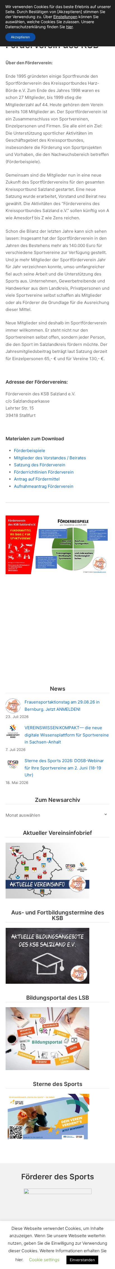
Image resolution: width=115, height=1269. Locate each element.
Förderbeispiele (29, 450)
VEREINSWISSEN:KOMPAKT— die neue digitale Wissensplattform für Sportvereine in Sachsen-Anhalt (67, 735)
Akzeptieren (20, 37)
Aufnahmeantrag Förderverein (43, 486)
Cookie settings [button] (44, 1259)
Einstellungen (65, 16)
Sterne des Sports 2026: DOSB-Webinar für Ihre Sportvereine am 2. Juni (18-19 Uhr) (64, 768)
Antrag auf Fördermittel (37, 479)
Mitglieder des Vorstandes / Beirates (50, 457)
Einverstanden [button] (82, 1260)
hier (69, 26)
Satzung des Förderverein (39, 464)
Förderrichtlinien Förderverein (44, 472)
